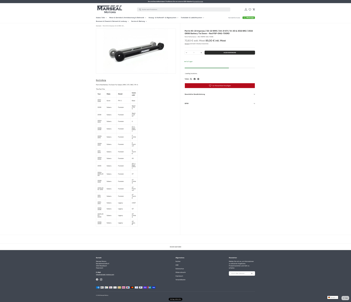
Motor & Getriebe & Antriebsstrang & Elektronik (126, 18)
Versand (187, 44)
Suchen (178, 261)
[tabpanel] (136, 155)
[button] (254, 9)
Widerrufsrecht (181, 272)
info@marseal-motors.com (105, 274)
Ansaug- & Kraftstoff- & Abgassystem (162, 18)
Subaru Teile (100, 18)
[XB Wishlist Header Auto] (250, 9)
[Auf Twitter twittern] (191, 79)
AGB (177, 265)
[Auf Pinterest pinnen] (198, 79)
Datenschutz (180, 269)
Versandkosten (180, 280)
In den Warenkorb (230, 52)
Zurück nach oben (175, 247)
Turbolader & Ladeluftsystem (191, 18)
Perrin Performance (190, 37)
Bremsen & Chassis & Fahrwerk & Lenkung (111, 21)
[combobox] (183, 9)
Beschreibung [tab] (101, 80)
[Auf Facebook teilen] (194, 79)
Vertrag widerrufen (175, 299)
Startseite (98, 26)
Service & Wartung (138, 21)
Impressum (179, 276)
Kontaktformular (198, 1)
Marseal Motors (104, 295)
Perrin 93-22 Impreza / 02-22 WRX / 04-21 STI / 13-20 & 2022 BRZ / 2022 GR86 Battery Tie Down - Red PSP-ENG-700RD (114, 26)
